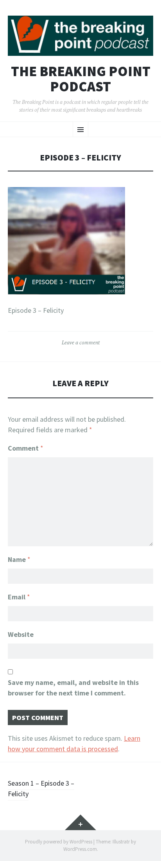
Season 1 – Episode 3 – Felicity (41, 788)
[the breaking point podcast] (80, 36)
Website (21, 634)
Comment (25, 448)
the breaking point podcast (80, 79)
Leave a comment (81, 342)
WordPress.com (80, 849)
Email (19, 596)
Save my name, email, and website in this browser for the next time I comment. (73, 687)
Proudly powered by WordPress (58, 841)
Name (19, 559)
